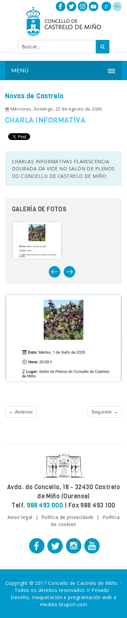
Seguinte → (104, 411)
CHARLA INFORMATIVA (45, 120)
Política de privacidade (67, 517)
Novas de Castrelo (34, 96)
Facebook (60, 6)
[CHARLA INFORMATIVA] (63, 337)
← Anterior (21, 411)
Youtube (93, 6)
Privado (100, 590)
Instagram (82, 6)
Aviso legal (20, 517)
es (117, 6)
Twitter (71, 6)
